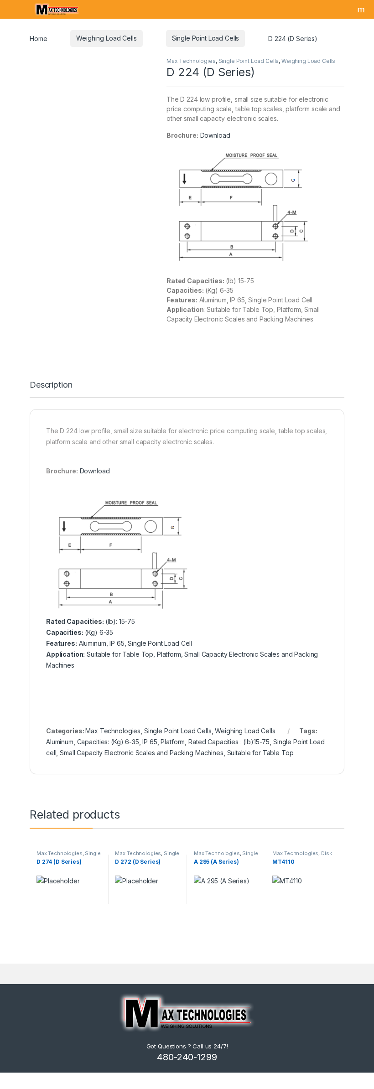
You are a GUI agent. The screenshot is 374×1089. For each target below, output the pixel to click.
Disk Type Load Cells (302, 856)
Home (38, 38)
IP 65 (149, 742)
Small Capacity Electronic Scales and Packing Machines (141, 753)
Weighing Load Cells (106, 38)
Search (362, 9)
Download (215, 135)
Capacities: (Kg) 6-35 (108, 742)
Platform (173, 742)
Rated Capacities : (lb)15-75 (229, 742)
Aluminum (59, 742)
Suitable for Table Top (260, 753)
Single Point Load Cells (205, 38)
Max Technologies (191, 60)
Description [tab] (51, 385)
